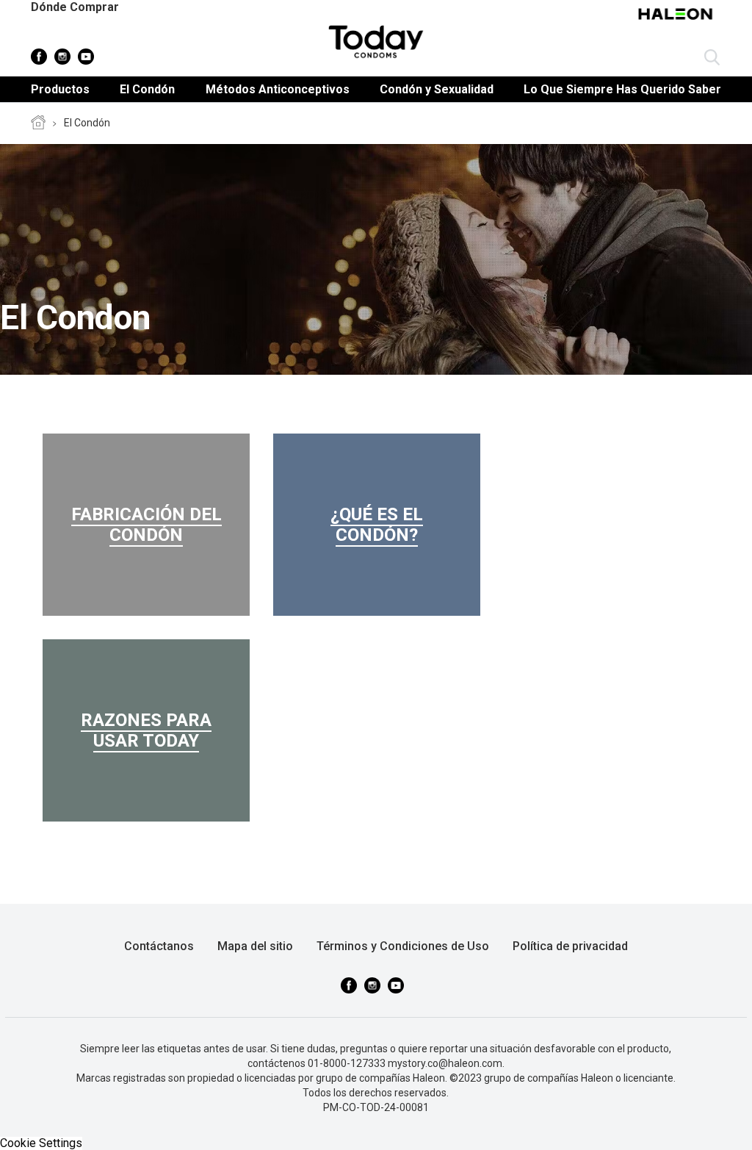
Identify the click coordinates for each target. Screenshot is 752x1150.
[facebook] (39, 56)
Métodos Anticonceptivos (278, 89)
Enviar (712, 58)
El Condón (147, 89)
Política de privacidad (570, 946)
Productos (60, 89)
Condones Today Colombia (38, 123)
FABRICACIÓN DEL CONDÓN (146, 524)
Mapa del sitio (255, 946)
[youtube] (86, 56)
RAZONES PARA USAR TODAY (146, 730)
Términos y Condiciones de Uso (403, 946)
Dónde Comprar (75, 7)
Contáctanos (159, 946)
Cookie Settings (41, 1143)
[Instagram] (62, 56)
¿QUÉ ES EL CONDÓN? (376, 524)
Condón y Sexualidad (437, 89)
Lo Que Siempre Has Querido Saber (622, 89)
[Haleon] (677, 21)
